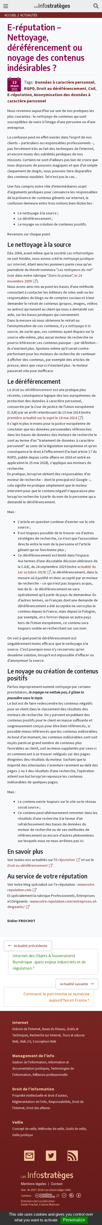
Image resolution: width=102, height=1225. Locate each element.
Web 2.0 (25, 1041)
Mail (29, 1155)
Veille (17, 1122)
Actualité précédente (30, 945)
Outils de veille (76, 1129)
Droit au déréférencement (61, 88)
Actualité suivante (74, 984)
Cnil (91, 88)
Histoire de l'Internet (26, 1029)
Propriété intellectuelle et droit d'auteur (39, 1095)
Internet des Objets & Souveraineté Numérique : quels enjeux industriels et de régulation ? (49, 962)
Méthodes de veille (51, 1129)
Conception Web (44, 1041)
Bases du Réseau (53, 1029)
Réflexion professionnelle (50, 1074)
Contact (57, 1183)
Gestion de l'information (29, 1062)
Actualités (28, 15)
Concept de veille (24, 1129)
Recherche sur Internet (45, 1035)
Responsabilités (59, 1102)
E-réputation (19, 94)
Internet (20, 1022)
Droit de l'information (33, 1088)
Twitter (51, 1155)
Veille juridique (22, 1135)
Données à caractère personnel (64, 82)
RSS (72, 1155)
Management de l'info (33, 1055)
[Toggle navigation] (6, 6)
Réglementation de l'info (29, 1102)
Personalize (74, 1220)
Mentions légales (33, 1183)
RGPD (29, 88)
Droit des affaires (38, 1108)
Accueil (10, 15)
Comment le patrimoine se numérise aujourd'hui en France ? (56, 997)
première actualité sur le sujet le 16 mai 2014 (42, 417)
